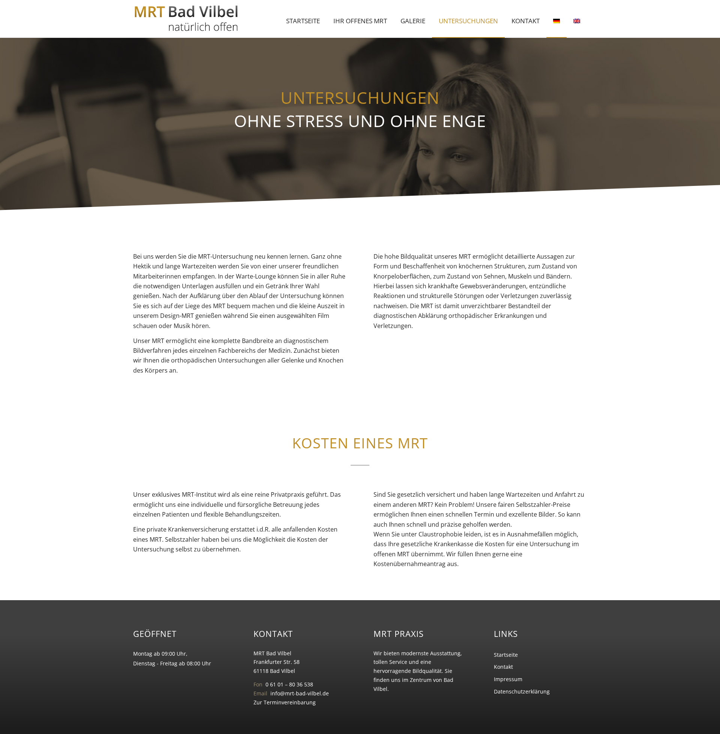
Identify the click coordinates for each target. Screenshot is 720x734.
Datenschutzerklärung (522, 691)
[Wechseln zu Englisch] (577, 20)
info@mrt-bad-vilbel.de (299, 693)
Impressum (508, 679)
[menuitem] (303, 20)
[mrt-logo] (186, 18)
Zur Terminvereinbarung (285, 702)
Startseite (506, 654)
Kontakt (503, 666)
